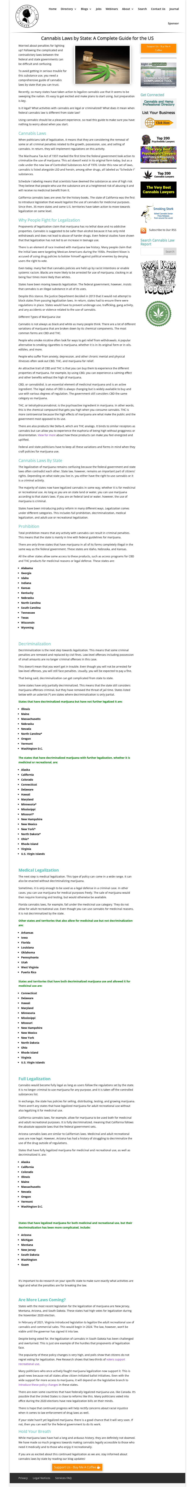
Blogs (84, 9)
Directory (67, 9)
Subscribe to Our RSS (162, 230)
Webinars (112, 9)
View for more (47, 435)
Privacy (23, 1478)
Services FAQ (63, 1478)
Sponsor (173, 23)
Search (142, 9)
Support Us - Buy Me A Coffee (75, 1467)
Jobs (98, 9)
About (126, 9)
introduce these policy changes (38, 1384)
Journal (174, 9)
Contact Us (158, 9)
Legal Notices (41, 1478)
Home (53, 9)
